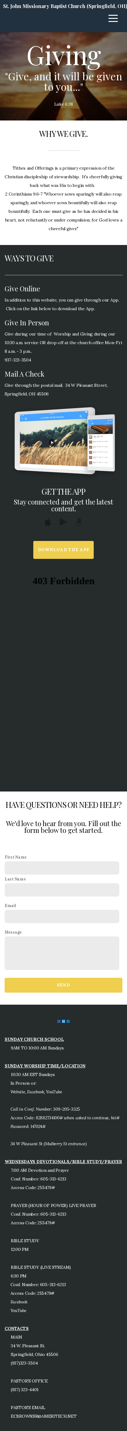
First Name (16, 857)
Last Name (15, 878)
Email (10, 905)
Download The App (63, 549)
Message (13, 932)
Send (63, 985)
